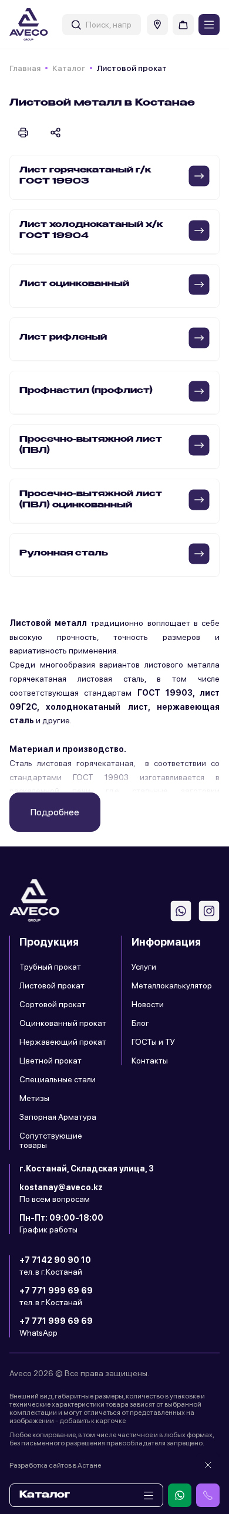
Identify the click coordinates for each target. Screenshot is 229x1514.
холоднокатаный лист (96, 707)
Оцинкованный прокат (62, 1023)
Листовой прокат (52, 985)
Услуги (144, 966)
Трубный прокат (50, 966)
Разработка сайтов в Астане (55, 1465)
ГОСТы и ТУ (153, 1041)
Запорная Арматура (57, 1117)
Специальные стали (57, 1079)
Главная (25, 68)
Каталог (68, 68)
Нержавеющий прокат (62, 1041)
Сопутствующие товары (50, 1140)
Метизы (34, 1098)
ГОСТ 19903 (165, 692)
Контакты (150, 1060)
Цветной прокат (50, 1060)
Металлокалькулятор (172, 985)
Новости (148, 1004)
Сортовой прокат (52, 1004)
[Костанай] (157, 24)
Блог (140, 1023)
